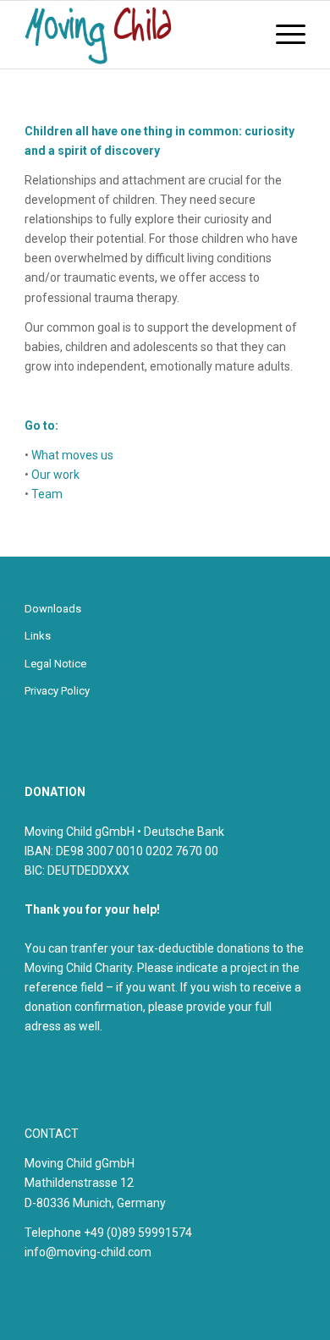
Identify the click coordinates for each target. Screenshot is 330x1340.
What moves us (72, 455)
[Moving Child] (137, 35)
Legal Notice (55, 663)
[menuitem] (282, 35)
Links (38, 635)
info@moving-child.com (88, 1252)
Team (47, 494)
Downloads (53, 608)
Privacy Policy (57, 690)
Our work (55, 474)
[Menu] (282, 35)
